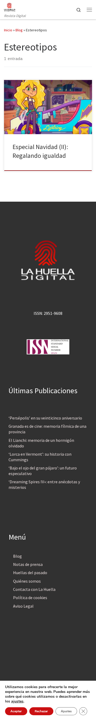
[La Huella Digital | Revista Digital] (9, 6)
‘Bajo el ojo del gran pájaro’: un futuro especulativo (43, 470)
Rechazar (41, 711)
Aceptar (16, 711)
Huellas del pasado (30, 572)
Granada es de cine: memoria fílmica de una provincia (47, 428)
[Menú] (89, 9)
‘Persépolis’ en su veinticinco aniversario (45, 418)
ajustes (17, 701)
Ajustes (66, 711)
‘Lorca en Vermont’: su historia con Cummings (40, 456)
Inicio (8, 30)
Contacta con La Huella (34, 589)
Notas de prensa (28, 564)
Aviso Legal (23, 606)
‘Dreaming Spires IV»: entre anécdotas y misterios (44, 484)
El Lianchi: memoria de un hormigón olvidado (41, 443)
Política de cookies (30, 597)
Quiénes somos (27, 581)
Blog (19, 30)
